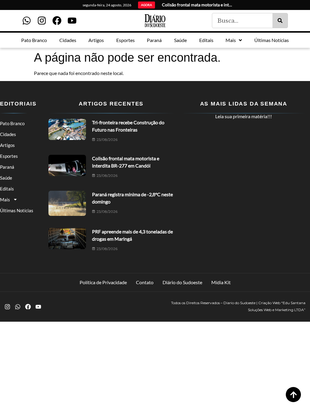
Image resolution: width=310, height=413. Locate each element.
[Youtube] (72, 20)
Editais (7, 188)
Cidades (8, 134)
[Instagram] (41, 20)
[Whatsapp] (26, 20)
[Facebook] (56, 20)
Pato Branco (12, 123)
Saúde (6, 177)
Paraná (7, 167)
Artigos (7, 145)
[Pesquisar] (280, 20)
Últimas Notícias (16, 210)
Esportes (9, 156)
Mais (5, 199)
